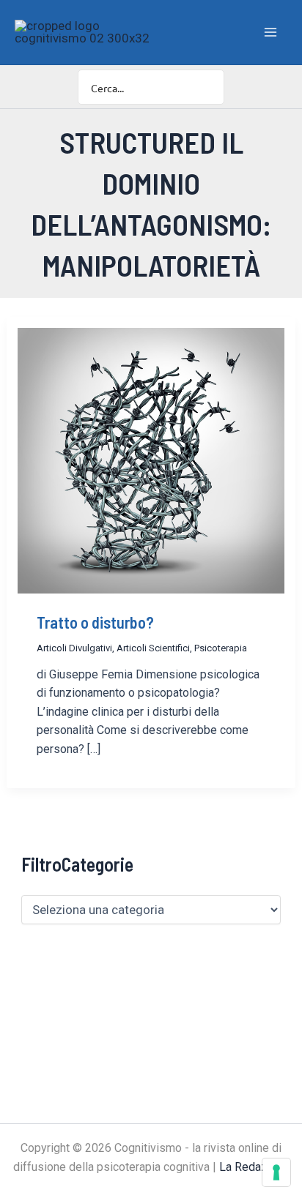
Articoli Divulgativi (74, 648)
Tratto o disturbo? (95, 622)
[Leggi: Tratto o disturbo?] (151, 459)
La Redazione (254, 1167)
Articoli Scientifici (153, 648)
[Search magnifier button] (206, 87)
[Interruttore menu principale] (271, 32)
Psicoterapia (220, 648)
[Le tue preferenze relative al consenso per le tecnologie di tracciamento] (276, 1172)
